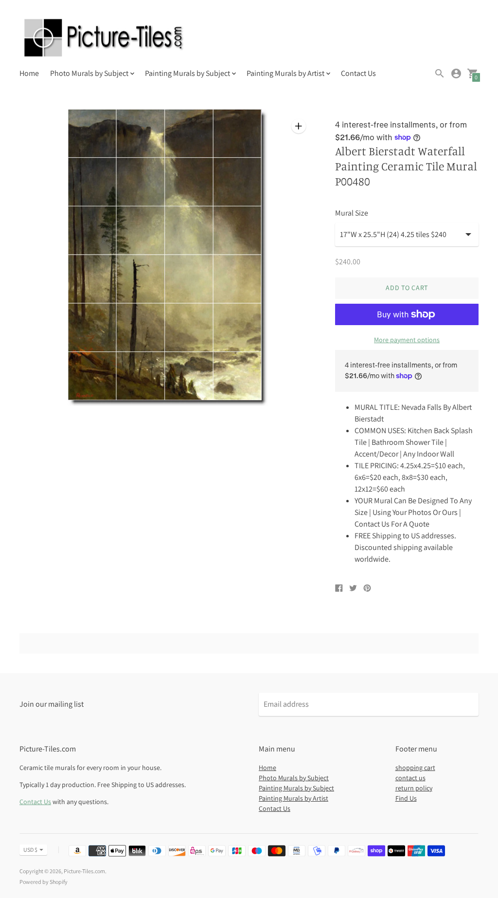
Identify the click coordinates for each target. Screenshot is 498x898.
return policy (413, 788)
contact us (410, 777)
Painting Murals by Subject (296, 788)
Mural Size (351, 213)
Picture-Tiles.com (84, 871)
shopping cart (415, 767)
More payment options (407, 339)
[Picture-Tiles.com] (104, 39)
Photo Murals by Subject (294, 777)
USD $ (30, 849)
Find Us (406, 798)
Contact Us (358, 73)
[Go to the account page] (456, 73)
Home (29, 73)
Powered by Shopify (43, 881)
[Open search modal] (439, 73)
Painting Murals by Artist (293, 798)
